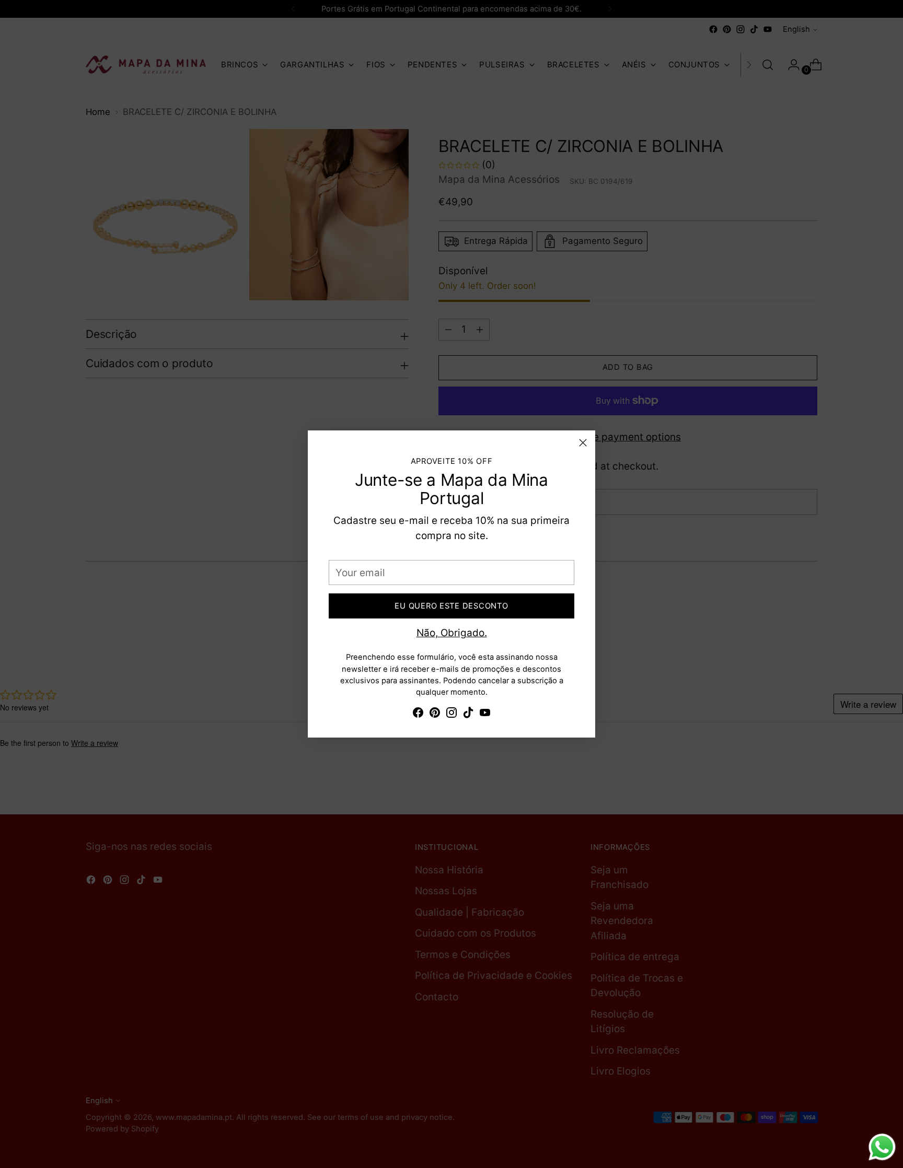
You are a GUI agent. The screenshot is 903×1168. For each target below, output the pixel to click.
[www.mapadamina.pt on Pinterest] (435, 714)
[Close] (583, 443)
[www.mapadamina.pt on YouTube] (485, 714)
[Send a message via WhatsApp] (882, 1147)
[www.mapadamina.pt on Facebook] (418, 714)
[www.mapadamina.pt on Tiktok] (468, 714)
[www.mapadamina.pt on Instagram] (451, 714)
